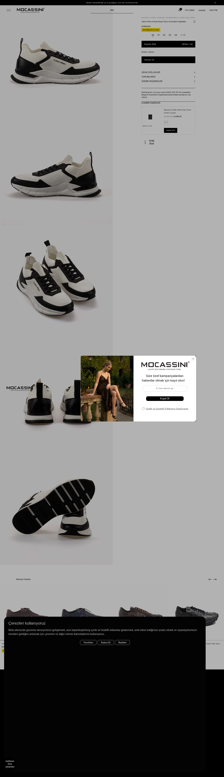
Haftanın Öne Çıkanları (9, 764)
